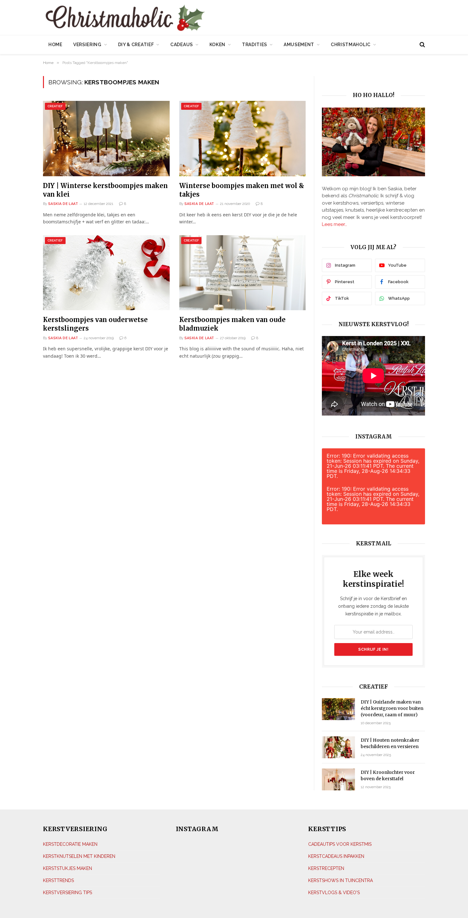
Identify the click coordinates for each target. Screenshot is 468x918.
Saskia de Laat (63, 204)
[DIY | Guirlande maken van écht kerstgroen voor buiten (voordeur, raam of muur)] (338, 709)
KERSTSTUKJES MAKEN (67, 868)
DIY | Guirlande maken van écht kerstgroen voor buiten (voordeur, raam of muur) (392, 708)
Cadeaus (181, 44)
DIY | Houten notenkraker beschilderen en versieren (390, 743)
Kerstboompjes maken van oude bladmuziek (232, 324)
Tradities (254, 44)
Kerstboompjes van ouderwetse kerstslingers (95, 324)
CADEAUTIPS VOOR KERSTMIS (340, 844)
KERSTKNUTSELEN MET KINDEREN (79, 856)
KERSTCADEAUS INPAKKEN (336, 856)
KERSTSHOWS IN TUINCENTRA (340, 880)
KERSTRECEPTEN (326, 868)
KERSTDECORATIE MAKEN (70, 844)
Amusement (299, 44)
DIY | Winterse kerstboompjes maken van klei (105, 190)
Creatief (55, 106)
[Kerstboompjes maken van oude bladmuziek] (242, 273)
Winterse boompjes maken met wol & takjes (241, 190)
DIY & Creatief (136, 44)
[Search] (421, 45)
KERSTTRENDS (58, 880)
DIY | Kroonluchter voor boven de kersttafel (388, 775)
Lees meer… (334, 224)
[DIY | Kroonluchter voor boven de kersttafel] (338, 779)
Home (55, 44)
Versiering (87, 44)
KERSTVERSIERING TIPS (67, 892)
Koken (217, 44)
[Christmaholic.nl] (160, 18)
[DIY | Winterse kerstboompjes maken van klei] (106, 138)
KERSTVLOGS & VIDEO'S (334, 892)
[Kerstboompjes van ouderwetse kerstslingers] (106, 273)
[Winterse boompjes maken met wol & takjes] (242, 138)
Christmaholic (351, 44)
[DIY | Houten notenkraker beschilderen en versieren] (338, 747)
